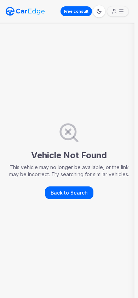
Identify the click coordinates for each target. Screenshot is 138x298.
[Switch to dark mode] (99, 11)
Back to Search (69, 193)
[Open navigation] (118, 11)
